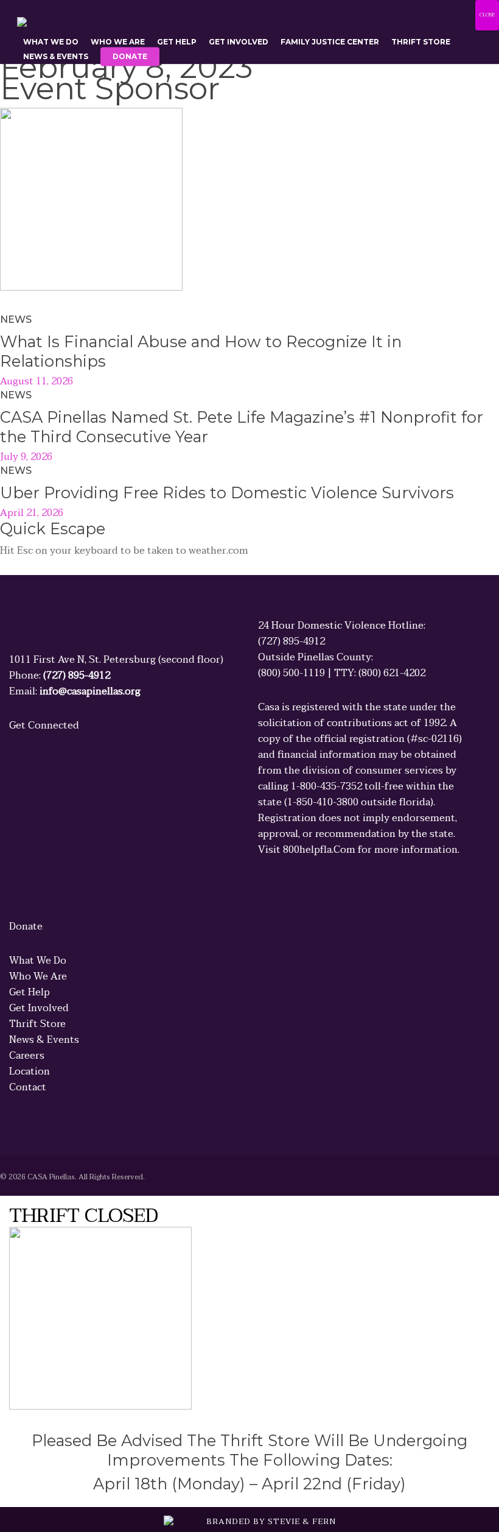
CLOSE (487, 15)
